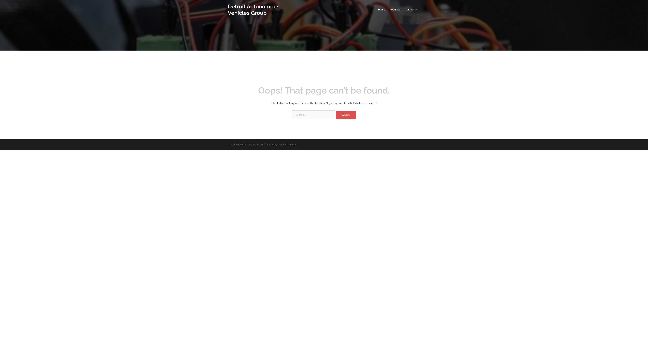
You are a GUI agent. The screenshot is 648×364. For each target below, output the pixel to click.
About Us (395, 9)
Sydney (278, 144)
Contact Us (411, 9)
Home (381, 9)
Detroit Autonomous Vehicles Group (253, 9)
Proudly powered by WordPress (245, 144)
